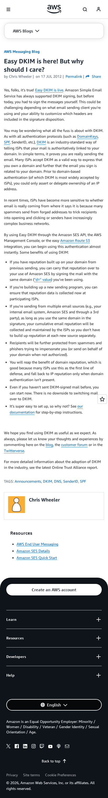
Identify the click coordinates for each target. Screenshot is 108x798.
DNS (57, 481)
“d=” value (42, 279)
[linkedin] (25, 747)
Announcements (28, 481)
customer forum (74, 444)
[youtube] (50, 747)
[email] (67, 747)
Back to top (51, 761)
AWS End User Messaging (37, 544)
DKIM (41, 142)
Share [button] (96, 76)
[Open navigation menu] (8, 9)
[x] (8, 747)
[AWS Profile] (98, 9)
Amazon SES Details (33, 551)
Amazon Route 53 (75, 240)
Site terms (31, 775)
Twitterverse (14, 450)
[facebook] (17, 747)
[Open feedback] (102, 399)
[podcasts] (59, 747)
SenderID (70, 481)
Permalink (74, 76)
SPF (7, 142)
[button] (26, 31)
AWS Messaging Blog (22, 51)
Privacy (12, 775)
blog (49, 444)
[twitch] (42, 747)
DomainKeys (87, 136)
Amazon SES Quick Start (37, 557)
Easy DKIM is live (49, 90)
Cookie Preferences (60, 775)
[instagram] (33, 747)
